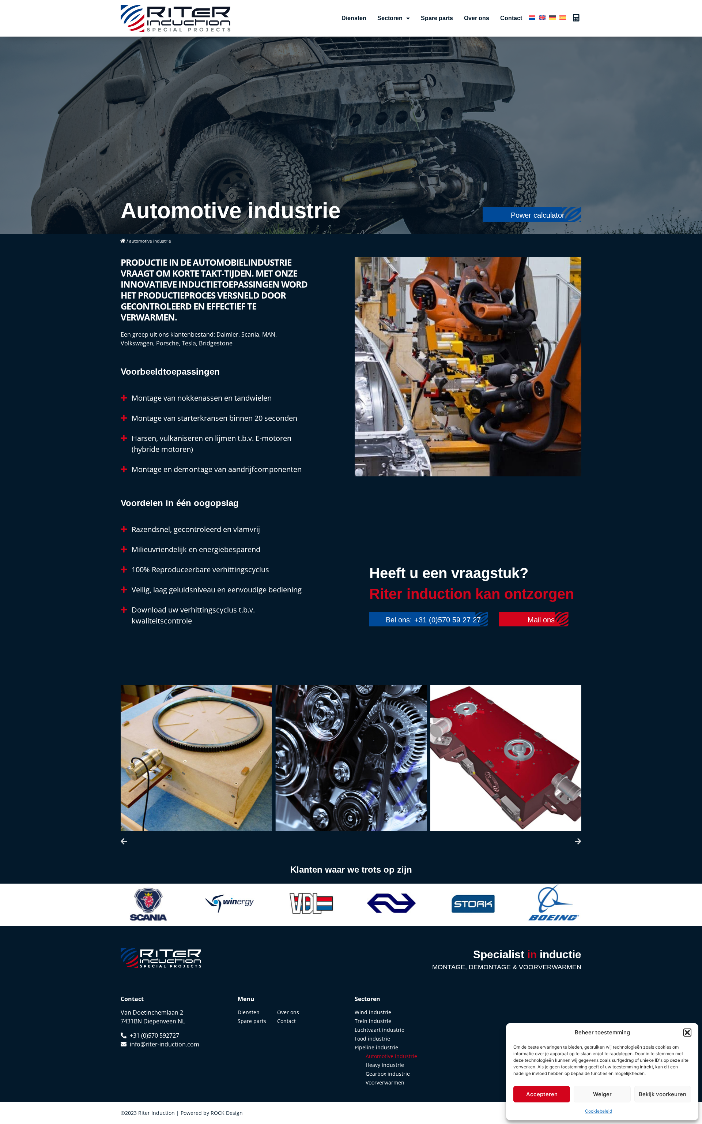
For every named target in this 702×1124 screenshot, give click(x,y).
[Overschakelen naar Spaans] (562, 17)
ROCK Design (227, 1112)
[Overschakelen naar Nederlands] (532, 17)
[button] (687, 1032)
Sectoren (390, 18)
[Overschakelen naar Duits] (552, 17)
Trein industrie (373, 1021)
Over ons (476, 18)
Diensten (353, 18)
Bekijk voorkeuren (662, 1094)
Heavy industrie (385, 1064)
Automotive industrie (391, 1056)
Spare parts (437, 18)
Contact (511, 18)
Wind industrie (373, 1012)
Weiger (602, 1094)
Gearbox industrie (388, 1073)
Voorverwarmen (385, 1082)
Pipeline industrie (376, 1047)
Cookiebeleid (598, 1111)
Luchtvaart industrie (379, 1029)
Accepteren (542, 1094)
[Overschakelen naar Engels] (542, 17)
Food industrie (372, 1038)
